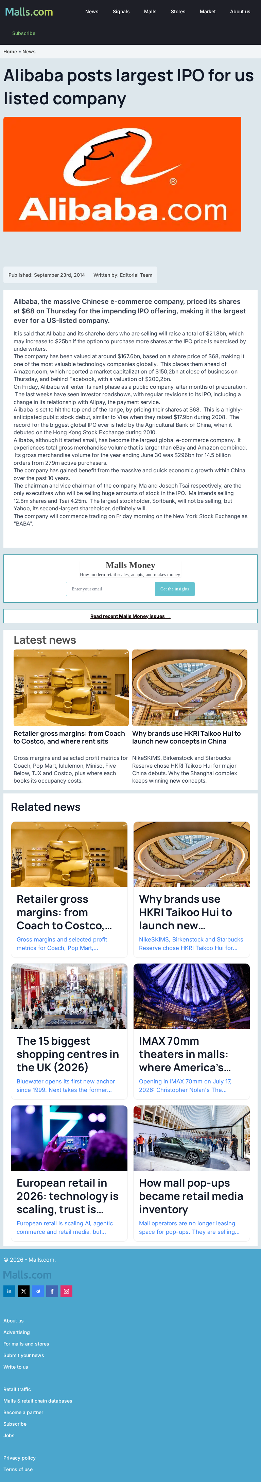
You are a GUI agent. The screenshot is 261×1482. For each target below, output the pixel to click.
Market (208, 11)
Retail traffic (17, 1389)
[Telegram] (38, 1291)
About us (240, 11)
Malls (150, 11)
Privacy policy (19, 1458)
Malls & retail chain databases (37, 1401)
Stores (178, 11)
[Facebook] (52, 1291)
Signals (121, 11)
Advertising (16, 1332)
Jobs (9, 1435)
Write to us (15, 1367)
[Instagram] (66, 1291)
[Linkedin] (9, 1291)
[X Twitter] (24, 1291)
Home (10, 51)
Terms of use (18, 1469)
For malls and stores (26, 1344)
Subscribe (23, 33)
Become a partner (23, 1412)
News (92, 11)
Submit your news (23, 1355)
